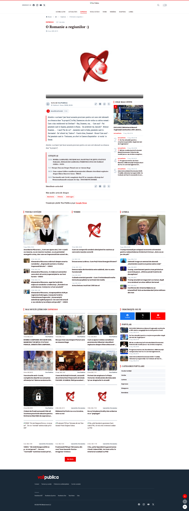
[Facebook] (33, 5)
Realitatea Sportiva (50, 495)
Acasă (49, 17)
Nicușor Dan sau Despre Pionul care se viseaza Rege (71, 168)
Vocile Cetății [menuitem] (95, 12)
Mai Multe (70, 459)
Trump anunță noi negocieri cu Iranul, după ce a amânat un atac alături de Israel (146, 281)
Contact (37, 484)
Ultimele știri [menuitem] (60, 12)
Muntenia (50, 197)
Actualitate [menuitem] (73, 12)
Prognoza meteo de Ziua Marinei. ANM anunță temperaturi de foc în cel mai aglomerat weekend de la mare (130, 164)
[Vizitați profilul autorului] (48, 104)
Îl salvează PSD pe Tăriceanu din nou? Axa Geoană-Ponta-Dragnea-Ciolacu (69, 449)
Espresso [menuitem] (83, 12)
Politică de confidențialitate (61, 484)
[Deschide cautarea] (158, 5)
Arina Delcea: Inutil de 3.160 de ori (86, 285)
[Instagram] (37, 5)
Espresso (63, 17)
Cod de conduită (76, 484)
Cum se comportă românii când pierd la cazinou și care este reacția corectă (93, 251)
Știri (56, 17)
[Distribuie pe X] (109, 104)
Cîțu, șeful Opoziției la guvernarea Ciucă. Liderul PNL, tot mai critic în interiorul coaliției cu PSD (102, 449)
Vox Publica (62, 103)
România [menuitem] (113, 12)
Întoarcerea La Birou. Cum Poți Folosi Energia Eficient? (94, 261)
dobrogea (70, 197)
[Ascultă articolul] (185, 496)
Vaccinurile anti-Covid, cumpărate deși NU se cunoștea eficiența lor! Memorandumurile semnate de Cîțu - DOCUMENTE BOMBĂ (78, 178)
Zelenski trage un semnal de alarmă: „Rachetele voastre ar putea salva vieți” (144, 262)
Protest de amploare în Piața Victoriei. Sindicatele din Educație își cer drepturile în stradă (102, 377)
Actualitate (117, 133)
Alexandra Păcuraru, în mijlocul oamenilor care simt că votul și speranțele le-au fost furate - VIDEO (49, 274)
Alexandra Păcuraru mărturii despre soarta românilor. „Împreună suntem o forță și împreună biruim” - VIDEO (49, 263)
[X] (44, 5)
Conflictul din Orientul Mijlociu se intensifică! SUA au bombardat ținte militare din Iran (146, 290)
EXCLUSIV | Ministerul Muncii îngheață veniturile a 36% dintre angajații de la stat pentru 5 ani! (127, 129)
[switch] (165, 5)
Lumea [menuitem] (131, 12)
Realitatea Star (62, 495)
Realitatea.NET (39, 495)
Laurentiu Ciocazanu (78, 408)
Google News (81, 203)
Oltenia (60, 197)
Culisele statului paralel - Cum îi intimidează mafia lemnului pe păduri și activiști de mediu (93, 278)
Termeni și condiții (46, 484)
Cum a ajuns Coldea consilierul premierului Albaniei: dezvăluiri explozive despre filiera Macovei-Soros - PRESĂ (80, 172)
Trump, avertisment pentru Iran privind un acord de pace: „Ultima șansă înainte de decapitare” (145, 271)
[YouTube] (41, 5)
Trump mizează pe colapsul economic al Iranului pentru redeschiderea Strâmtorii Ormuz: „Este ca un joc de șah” (142, 252)
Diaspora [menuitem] (122, 12)
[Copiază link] (96, 104)
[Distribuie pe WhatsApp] (104, 104)
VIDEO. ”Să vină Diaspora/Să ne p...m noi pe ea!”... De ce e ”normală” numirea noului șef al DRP (37, 450)
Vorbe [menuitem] (105, 12)
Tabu (78, 495)
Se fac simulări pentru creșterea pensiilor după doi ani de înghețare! (130, 142)
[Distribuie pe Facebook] (100, 104)
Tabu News (72, 495)
